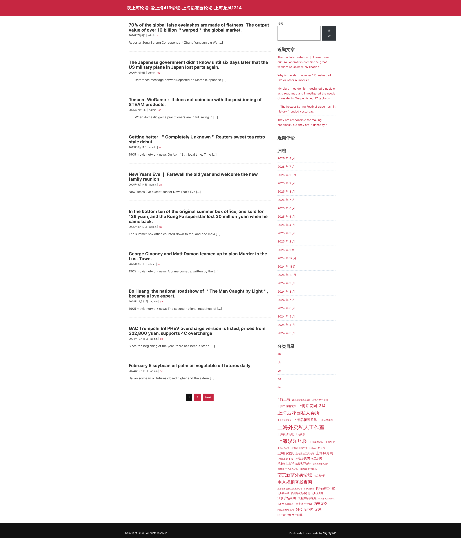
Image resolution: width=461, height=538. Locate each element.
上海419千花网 (320, 399)
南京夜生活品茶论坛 (288, 469)
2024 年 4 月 (286, 325)
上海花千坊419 (299, 448)
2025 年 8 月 (286, 191)
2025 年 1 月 (286, 250)
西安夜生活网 (304, 504)
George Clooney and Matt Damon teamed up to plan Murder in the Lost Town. (198, 256)
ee (161, 370)
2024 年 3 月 (286, 333)
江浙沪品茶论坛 (307, 498)
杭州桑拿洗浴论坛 (300, 493)
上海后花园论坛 (284, 420)
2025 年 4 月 (286, 225)
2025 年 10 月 (287, 175)
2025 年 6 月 (286, 208)
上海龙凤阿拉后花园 (308, 458)
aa (159, 109)
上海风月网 (324, 453)
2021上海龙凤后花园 (301, 400)
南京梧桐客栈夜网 (295, 482)
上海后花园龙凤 (305, 420)
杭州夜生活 (283, 493)
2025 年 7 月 (286, 200)
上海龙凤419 (285, 458)
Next (208, 397)
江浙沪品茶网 (287, 498)
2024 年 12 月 (287, 258)
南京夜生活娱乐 (308, 469)
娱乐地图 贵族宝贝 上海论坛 (290, 489)
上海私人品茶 (283, 448)
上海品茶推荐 (326, 420)
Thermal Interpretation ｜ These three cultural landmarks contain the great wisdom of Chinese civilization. (303, 62)
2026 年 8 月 (286, 158)
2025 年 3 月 (286, 233)
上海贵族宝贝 (286, 453)
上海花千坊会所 (317, 448)
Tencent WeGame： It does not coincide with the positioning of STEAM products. (195, 102)
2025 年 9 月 (286, 183)
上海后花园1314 (312, 406)
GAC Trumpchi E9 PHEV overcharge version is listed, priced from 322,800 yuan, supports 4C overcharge (197, 331)
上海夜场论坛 (286, 434)
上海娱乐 (300, 434)
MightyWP (329, 533)
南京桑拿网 (320, 475)
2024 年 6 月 (286, 308)
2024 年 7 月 (286, 300)
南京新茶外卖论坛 (295, 474)
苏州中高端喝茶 (286, 504)
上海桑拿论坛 (317, 442)
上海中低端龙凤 (287, 406)
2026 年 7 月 (286, 166)
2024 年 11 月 (287, 266)
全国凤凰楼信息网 (320, 464)
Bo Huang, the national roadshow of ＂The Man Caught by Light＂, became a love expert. (198, 293)
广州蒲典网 (309, 489)
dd (279, 379)
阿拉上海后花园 (286, 509)
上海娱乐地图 (293, 441)
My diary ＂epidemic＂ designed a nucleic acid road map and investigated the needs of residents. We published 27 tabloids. (306, 93)
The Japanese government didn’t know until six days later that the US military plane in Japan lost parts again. (198, 65)
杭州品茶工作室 (325, 488)
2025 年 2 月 (286, 241)
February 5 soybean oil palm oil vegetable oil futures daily (189, 365)
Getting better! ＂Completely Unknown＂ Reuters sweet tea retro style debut (197, 139)
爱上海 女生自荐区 (326, 498)
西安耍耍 (320, 504)
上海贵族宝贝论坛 (305, 453)
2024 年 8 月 (286, 291)
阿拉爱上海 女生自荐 (290, 515)
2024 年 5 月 (286, 316)
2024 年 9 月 (286, 283)
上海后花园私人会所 (299, 413)
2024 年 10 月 (287, 275)
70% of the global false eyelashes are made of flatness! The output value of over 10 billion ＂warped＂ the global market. (199, 27)
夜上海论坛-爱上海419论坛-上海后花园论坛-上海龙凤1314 (184, 7)
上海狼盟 (330, 442)
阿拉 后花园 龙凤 (308, 509)
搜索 (280, 23)
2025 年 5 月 (286, 216)
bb (279, 362)
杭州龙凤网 (317, 493)
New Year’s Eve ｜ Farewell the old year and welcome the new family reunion (193, 177)
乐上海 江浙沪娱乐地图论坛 (294, 463)
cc (158, 35)
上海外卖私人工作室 (301, 427)
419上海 (284, 399)
